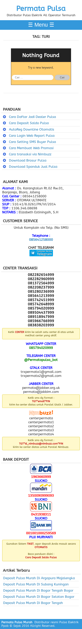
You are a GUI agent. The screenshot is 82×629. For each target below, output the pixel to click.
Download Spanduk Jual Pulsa (33, 167)
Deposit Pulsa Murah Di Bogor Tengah (33, 603)
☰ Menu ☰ (41, 25)
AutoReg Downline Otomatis (31, 129)
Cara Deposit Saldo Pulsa (29, 123)
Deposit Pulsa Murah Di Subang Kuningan (36, 584)
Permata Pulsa (41, 8)
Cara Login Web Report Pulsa (32, 136)
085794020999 (41, 348)
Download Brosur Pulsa (27, 160)
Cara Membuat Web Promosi (31, 148)
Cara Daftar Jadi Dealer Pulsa (32, 117)
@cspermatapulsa (41, 259)
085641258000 (41, 240)
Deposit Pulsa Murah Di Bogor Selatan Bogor (38, 597)
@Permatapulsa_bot (41, 360)
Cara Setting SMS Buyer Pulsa (32, 142)
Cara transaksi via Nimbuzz (30, 154)
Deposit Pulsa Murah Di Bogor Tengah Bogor (38, 590)
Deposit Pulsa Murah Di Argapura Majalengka (39, 578)
